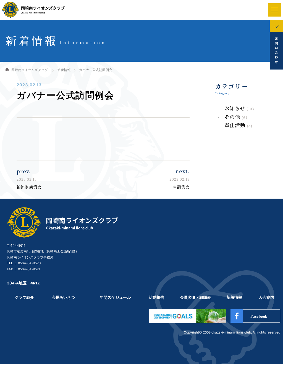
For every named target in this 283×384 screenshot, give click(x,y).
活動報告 (156, 297)
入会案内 (266, 297)
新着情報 (63, 69)
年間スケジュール (115, 297)
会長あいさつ (63, 297)
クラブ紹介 (24, 297)
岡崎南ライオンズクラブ (29, 69)
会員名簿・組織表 (195, 297)
